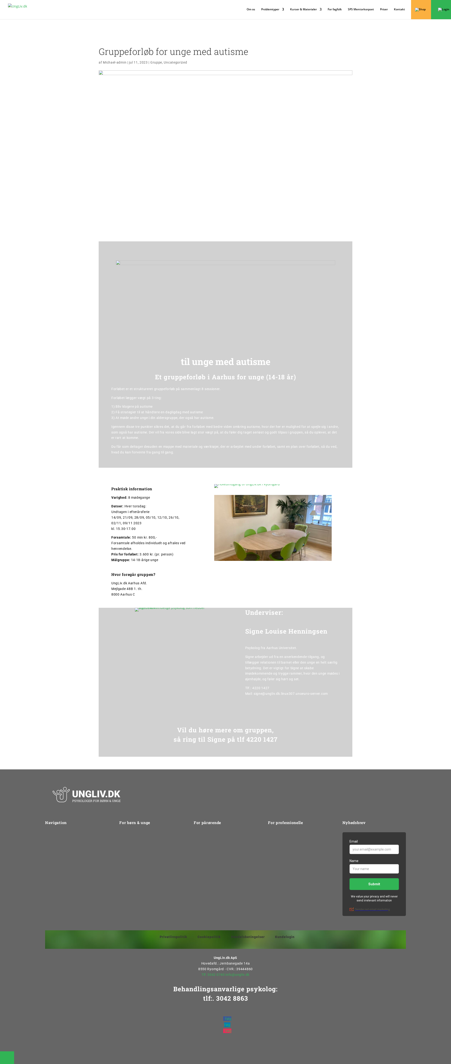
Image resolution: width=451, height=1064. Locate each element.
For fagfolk (335, 9)
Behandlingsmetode (210, 853)
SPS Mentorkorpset (361, 9)
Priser (384, 9)
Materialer (276, 879)
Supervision (277, 853)
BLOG (272, 888)
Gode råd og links (208, 861)
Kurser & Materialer (303, 9)
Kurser (273, 835)
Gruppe (156, 62)
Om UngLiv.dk (56, 835)
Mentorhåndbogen (283, 870)
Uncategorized (175, 62)
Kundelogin (285, 937)
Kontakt (399, 9)
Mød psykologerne (134, 853)
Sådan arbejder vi (59, 844)
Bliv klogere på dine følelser (141, 861)
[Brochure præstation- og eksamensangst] (225, 346)
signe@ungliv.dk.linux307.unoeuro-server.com (291, 693)
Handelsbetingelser (248, 937)
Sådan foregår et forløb (138, 879)
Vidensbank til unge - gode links (144, 888)
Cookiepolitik (209, 937)
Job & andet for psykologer (289, 861)
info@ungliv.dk (237, 975)
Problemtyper (56, 853)
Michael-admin (114, 62)
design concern (251, 1054)
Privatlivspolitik (173, 937)
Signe (216, 739)
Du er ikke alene (131, 870)
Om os (251, 9)
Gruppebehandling (134, 844)
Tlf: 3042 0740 (213, 975)
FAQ (197, 870)
